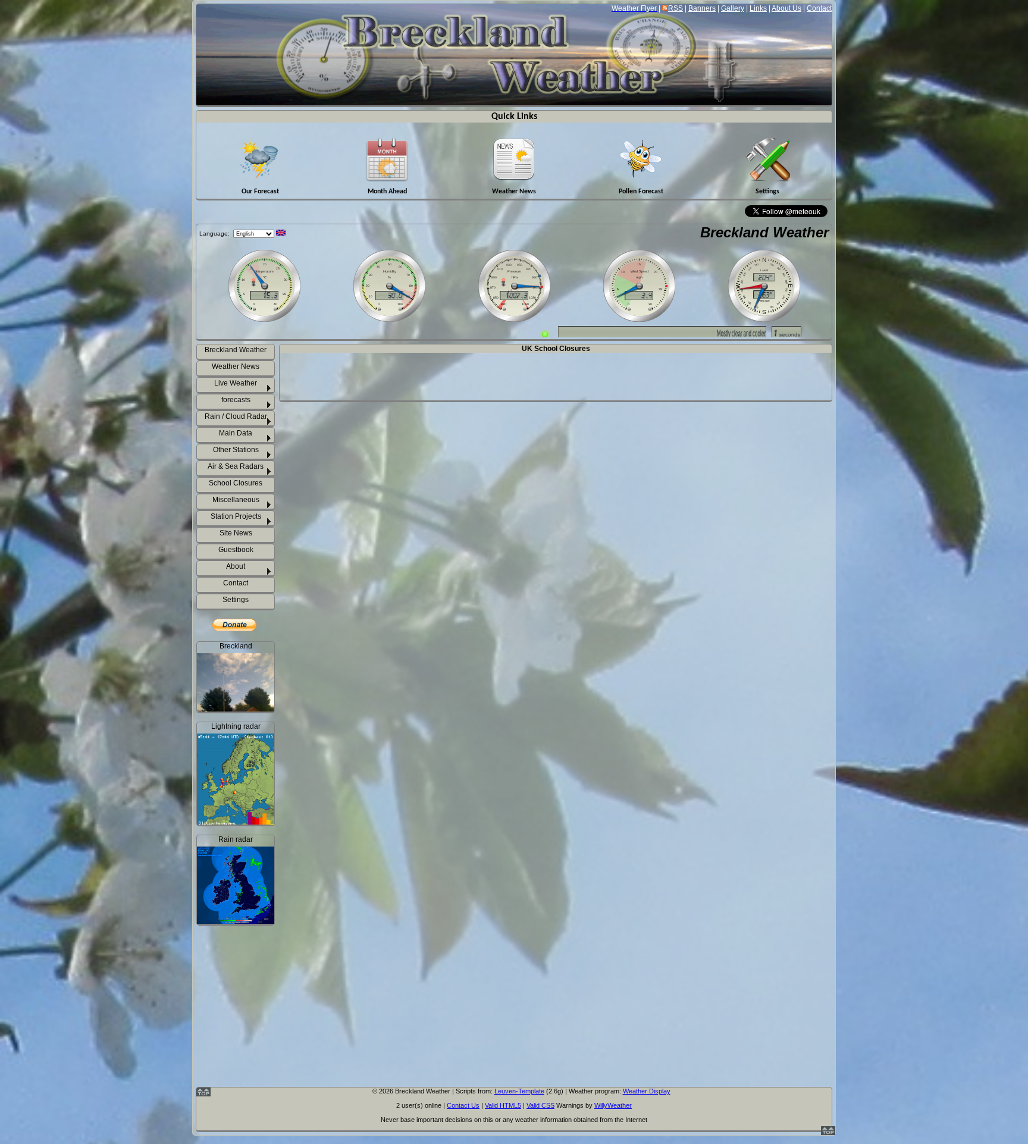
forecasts (235, 400)
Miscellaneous (235, 500)
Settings (235, 599)
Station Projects (236, 516)
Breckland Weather (764, 232)
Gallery (732, 8)
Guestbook (235, 550)
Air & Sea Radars (236, 466)
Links (758, 8)
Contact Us (463, 1105)
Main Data (235, 433)
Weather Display (646, 1091)
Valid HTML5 (503, 1105)
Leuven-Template (519, 1091)
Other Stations (236, 450)
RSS (675, 8)
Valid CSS (540, 1105)
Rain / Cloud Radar (236, 416)
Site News (236, 533)
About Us (786, 8)
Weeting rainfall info (243, 1064)
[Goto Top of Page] (828, 1133)
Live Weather (235, 383)
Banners (702, 8)
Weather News (235, 366)
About (235, 566)
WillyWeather (613, 1105)
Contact (819, 8)
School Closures (235, 483)
